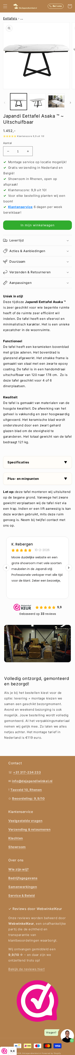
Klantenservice (20, 207)
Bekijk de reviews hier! (26, 969)
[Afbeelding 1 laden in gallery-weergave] (18, 101)
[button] (5, 6)
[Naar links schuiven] (4, 102)
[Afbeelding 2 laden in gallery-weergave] (37, 101)
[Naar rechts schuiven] (70, 102)
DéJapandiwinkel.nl (31, 1053)
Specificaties (18, 462)
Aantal (7, 143)
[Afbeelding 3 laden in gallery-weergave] (56, 101)
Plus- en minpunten (23, 479)
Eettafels (10, 18)
